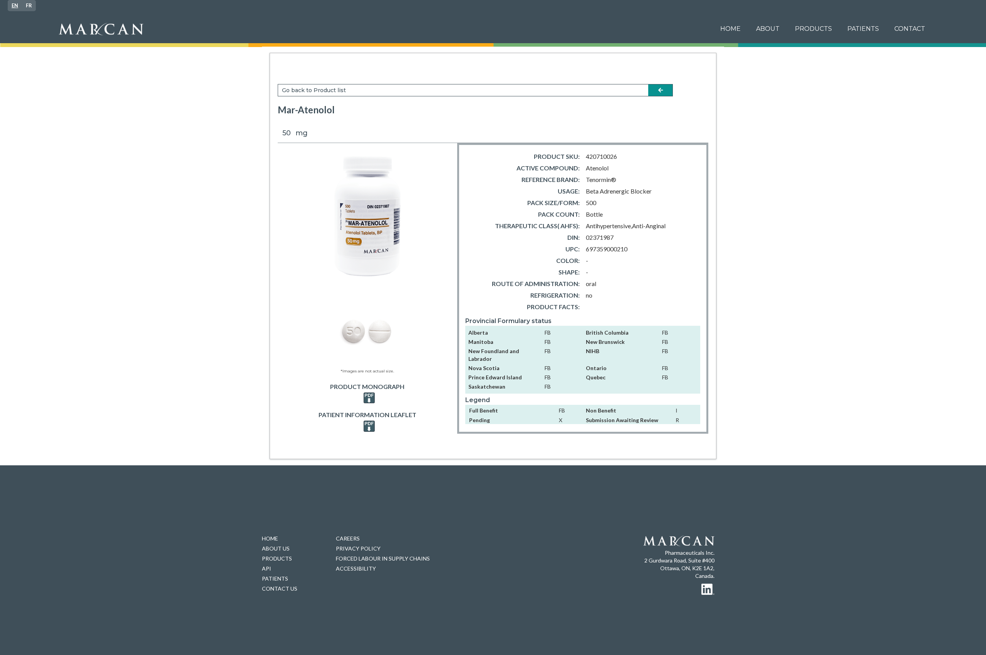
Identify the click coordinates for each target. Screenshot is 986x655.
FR (29, 5)
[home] (383, 29)
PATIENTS (275, 578)
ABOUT (768, 28)
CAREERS (348, 538)
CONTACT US (279, 588)
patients (863, 28)
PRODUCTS (813, 28)
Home (730, 28)
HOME (270, 538)
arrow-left (660, 90)
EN (15, 5)
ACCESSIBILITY (356, 568)
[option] (29, 5)
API (266, 568)
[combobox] (15, 5)
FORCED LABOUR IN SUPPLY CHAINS (383, 558)
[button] (863, 28)
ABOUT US (276, 548)
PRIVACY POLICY (358, 548)
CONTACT (909, 28)
